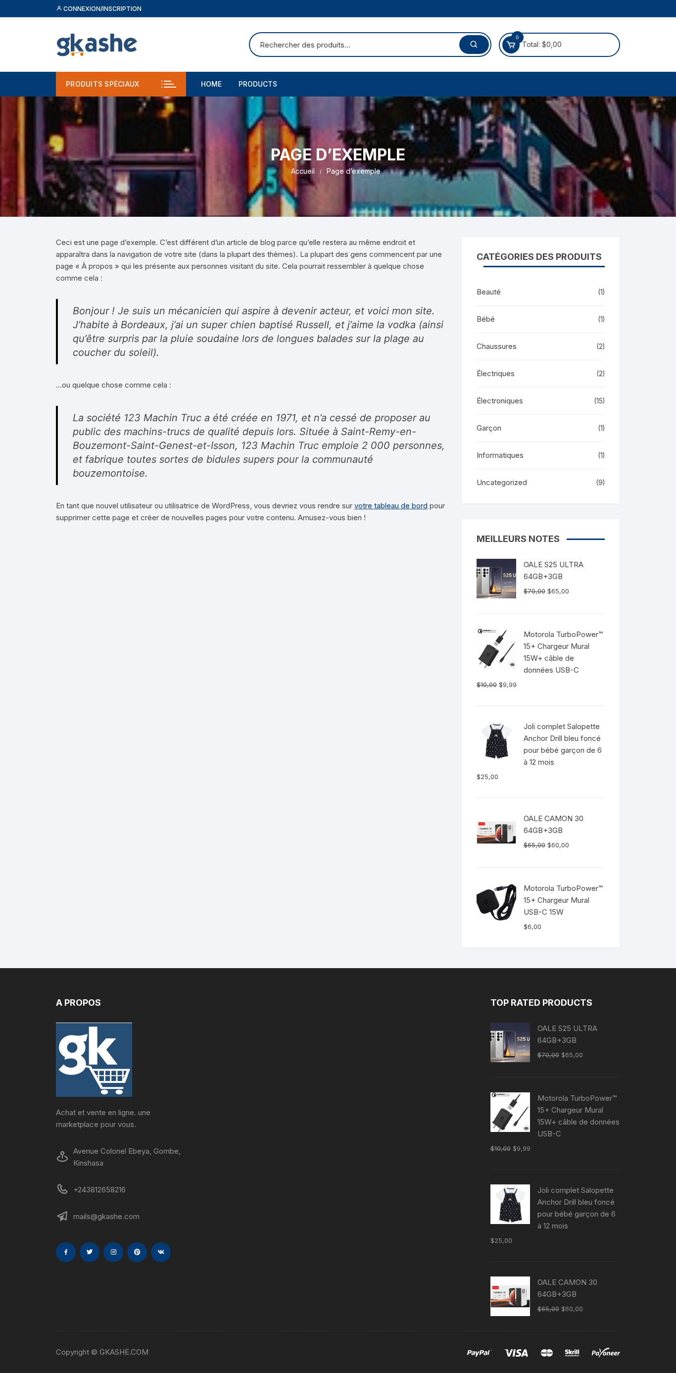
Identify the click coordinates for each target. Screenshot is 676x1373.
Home (211, 84)
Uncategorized (502, 482)
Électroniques (500, 400)
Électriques (496, 373)
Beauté (489, 291)
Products (258, 84)
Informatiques (500, 455)
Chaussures (497, 346)
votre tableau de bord (391, 505)
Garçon (489, 428)
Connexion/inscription (102, 8)
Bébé (486, 319)
